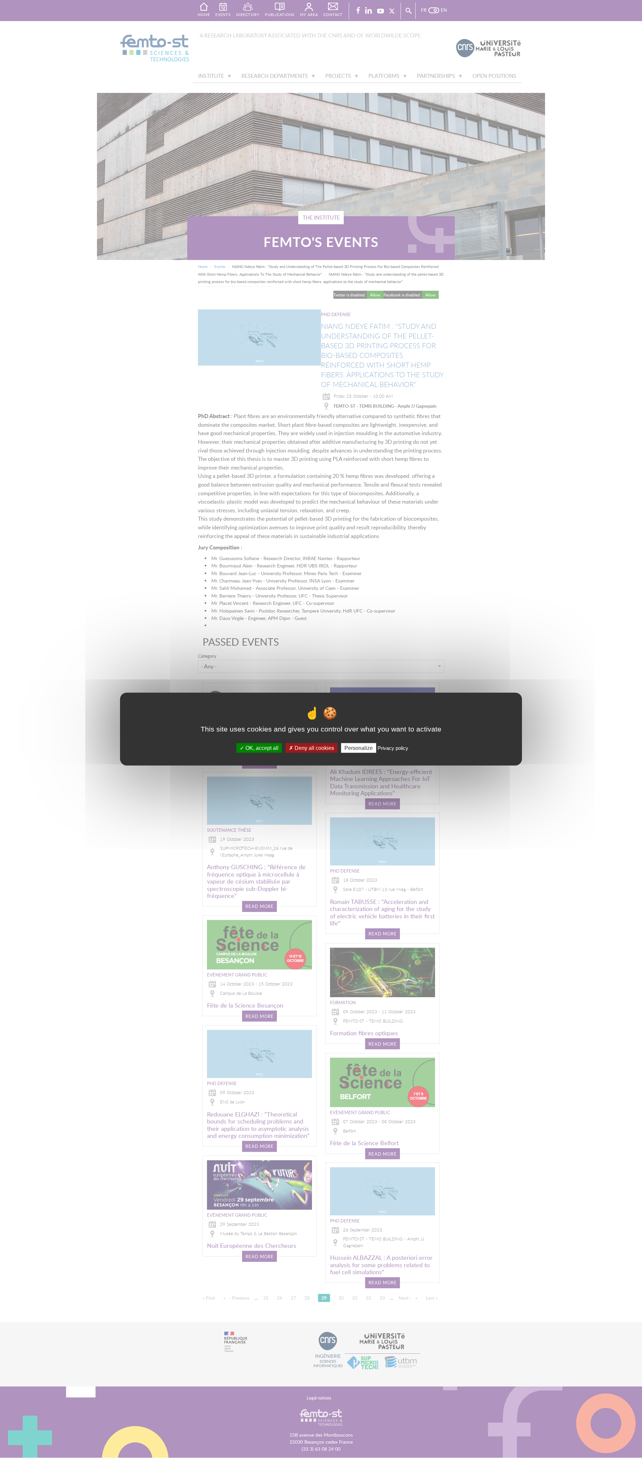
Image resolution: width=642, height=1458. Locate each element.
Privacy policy (393, 748)
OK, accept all (261, 748)
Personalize (358, 748)
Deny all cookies (313, 748)
